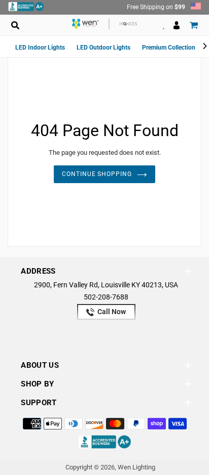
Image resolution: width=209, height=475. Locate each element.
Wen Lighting (136, 467)
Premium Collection (168, 47)
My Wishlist (163, 25)
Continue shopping (97, 174)
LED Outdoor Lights (103, 47)
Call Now (111, 312)
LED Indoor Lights (40, 47)
